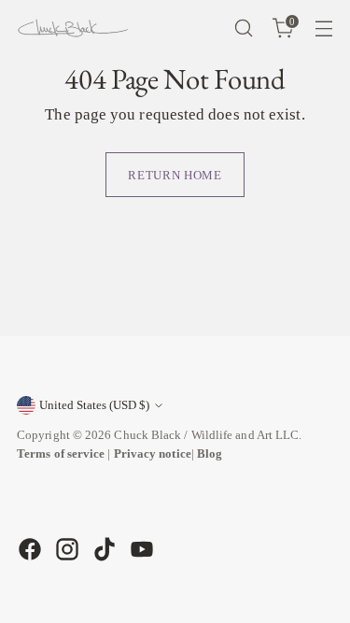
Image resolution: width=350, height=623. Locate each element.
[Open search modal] (243, 28)
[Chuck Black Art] (73, 28)
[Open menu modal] (323, 28)
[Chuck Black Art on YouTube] (140, 549)
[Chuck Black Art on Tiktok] (102, 549)
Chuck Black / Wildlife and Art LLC (206, 435)
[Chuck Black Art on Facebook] (28, 549)
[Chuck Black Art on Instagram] (65, 549)
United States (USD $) (94, 405)
